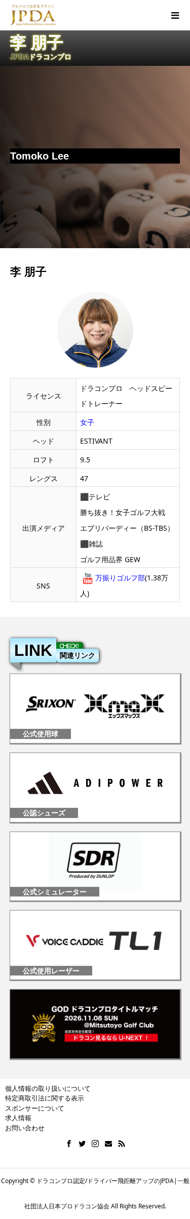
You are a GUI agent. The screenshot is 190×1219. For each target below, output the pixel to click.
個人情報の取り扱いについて (48, 1088)
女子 (87, 422)
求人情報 (18, 1117)
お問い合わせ (25, 1127)
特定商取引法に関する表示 (44, 1098)
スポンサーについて (34, 1108)
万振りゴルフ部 (120, 577)
